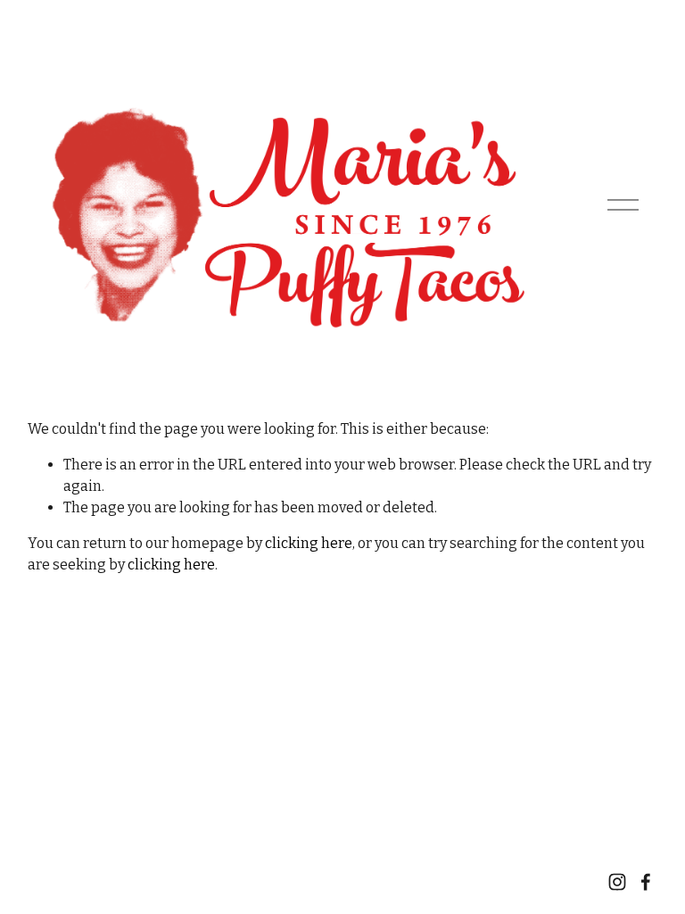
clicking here (308, 543)
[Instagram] (617, 882)
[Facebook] (646, 882)
